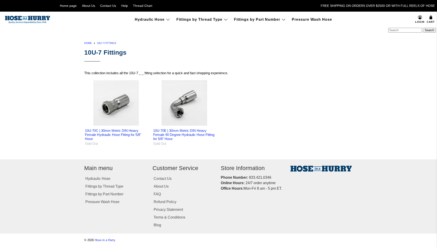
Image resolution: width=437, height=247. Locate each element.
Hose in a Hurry (105, 240)
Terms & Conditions (169, 217)
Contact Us (108, 6)
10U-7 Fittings (106, 43)
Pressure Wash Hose (312, 19)
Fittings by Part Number (257, 19)
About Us (88, 6)
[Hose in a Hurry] (27, 19)
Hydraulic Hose (150, 19)
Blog (157, 225)
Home (88, 43)
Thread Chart (142, 6)
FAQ (157, 194)
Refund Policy (165, 202)
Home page (68, 6)
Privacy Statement (168, 209)
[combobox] (405, 30)
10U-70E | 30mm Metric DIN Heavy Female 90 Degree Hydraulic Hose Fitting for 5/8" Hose (183, 135)
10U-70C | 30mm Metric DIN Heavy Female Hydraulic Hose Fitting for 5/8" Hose (113, 135)
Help (124, 6)
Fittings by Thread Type (199, 19)
